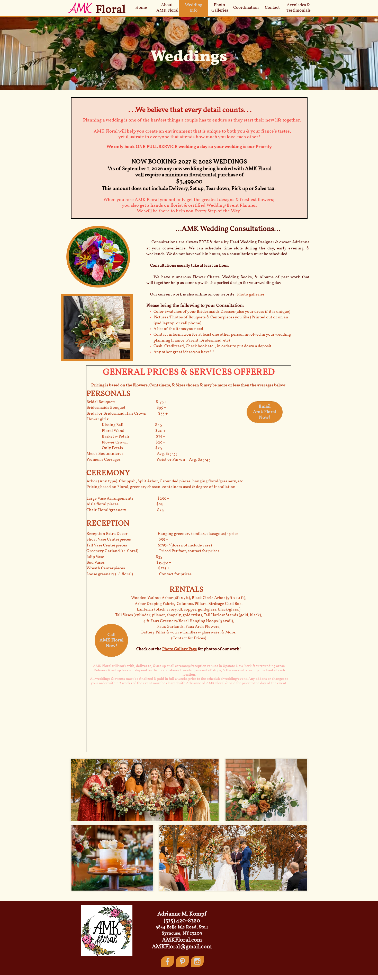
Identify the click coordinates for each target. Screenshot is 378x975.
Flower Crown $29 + (125, 442)
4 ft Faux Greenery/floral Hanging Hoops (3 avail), (188, 621)
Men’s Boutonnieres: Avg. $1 (127, 454)
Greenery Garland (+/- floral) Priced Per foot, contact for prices (152, 551)
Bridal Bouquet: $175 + (126, 402)
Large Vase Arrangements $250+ (127, 498)
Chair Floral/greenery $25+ (126, 510)
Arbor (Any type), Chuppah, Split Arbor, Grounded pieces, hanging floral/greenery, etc (164, 481)
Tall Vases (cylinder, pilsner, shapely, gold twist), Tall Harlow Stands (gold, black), (188, 615)
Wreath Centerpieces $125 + (127, 568)
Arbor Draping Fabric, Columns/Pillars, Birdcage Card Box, (188, 604)
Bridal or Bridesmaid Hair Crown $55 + (127, 413)
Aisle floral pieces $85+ (125, 504)
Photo (168, 649)
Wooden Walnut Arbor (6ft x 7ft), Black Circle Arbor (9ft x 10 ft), (188, 598)
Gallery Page (185, 649)
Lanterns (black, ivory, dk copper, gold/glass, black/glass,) (188, 609)
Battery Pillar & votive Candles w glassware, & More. (188, 632)
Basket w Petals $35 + (125, 436)
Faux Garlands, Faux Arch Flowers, (188, 627)
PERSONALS (108, 393)
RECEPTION (108, 523)
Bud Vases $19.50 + (128, 562)
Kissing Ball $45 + (133, 425)
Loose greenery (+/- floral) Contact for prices (139, 574)
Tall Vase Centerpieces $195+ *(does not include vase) (149, 545)
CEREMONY (108, 473)
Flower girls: (104, 419)
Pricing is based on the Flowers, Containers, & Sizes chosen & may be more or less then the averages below (188, 385)
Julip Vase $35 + (125, 557)
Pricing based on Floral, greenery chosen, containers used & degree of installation (161, 487)
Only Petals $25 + (125, 448)
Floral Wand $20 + (126, 431)
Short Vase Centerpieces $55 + (127, 539)
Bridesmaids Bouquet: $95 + (126, 408)
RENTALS (187, 589)
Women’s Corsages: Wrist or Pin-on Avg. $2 (144, 460)
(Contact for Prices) (188, 638)
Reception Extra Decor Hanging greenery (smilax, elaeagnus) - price (162, 534)
